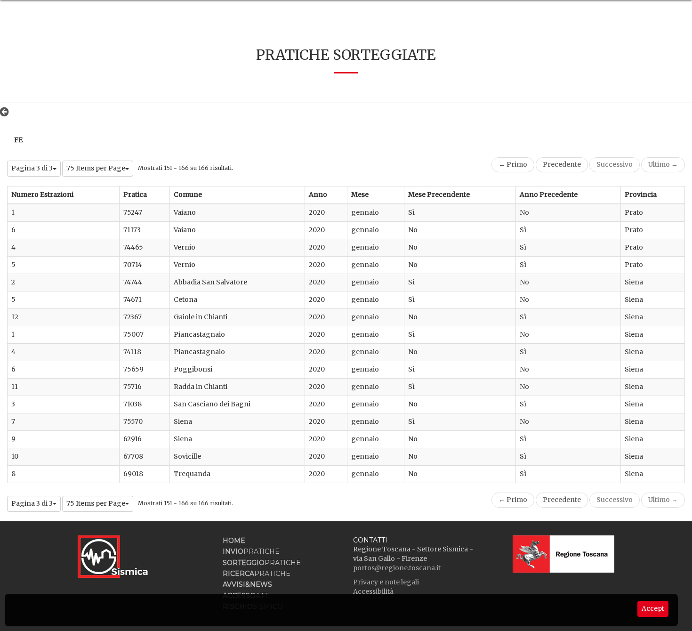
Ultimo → (663, 164)
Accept (653, 608)
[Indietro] (7, 111)
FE (18, 140)
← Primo (513, 164)
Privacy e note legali (386, 582)
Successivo (614, 164)
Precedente (562, 164)
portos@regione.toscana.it (397, 568)
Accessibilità (373, 591)
